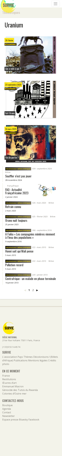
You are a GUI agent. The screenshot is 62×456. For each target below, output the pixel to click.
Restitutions (9, 379)
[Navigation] (55, 4)
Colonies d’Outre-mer (14, 393)
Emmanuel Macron (12, 386)
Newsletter (8, 416)
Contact (6, 412)
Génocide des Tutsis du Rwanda (20, 390)
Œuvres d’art (9, 382)
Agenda (6, 408)
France (6, 375)
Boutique (7, 405)
